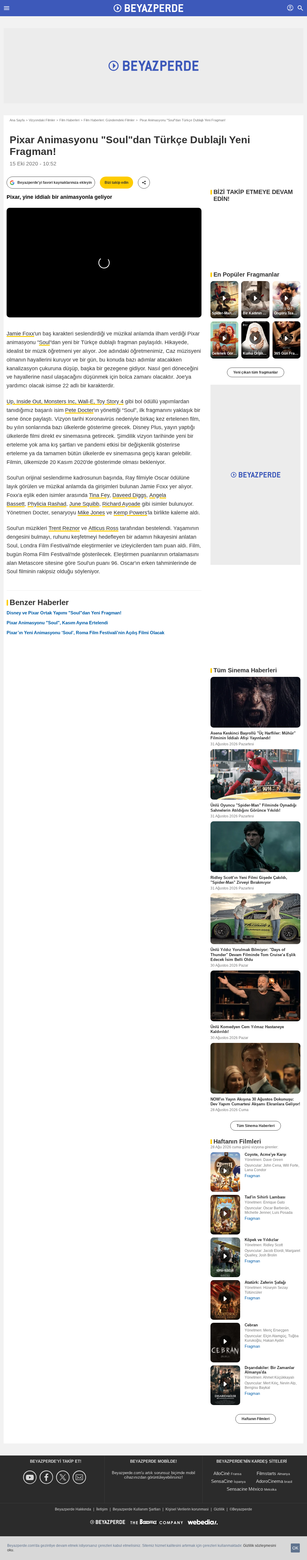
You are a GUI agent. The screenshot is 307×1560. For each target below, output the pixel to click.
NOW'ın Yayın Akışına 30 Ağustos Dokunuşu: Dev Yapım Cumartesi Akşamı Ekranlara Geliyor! (255, 1101)
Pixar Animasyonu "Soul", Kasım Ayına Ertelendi (57, 622)
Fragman (252, 1176)
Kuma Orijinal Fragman (256, 353)
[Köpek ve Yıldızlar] (225, 1257)
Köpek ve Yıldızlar (262, 1239)
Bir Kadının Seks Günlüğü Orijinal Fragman (256, 313)
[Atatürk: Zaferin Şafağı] (225, 1300)
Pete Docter (79, 410)
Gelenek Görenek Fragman (225, 353)
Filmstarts (266, 1473)
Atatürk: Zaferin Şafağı (265, 1282)
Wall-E (86, 401)
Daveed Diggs (129, 495)
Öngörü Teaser (286, 313)
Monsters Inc (59, 401)
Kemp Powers (130, 513)
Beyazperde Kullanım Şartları (136, 1509)
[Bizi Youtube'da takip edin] (30, 1477)
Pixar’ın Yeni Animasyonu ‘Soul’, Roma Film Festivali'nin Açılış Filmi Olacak (85, 632)
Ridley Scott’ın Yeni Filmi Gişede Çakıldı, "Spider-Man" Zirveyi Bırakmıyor (248, 880)
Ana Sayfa (17, 120)
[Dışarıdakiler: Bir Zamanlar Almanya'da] (225, 1385)
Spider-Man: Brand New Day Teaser (225, 313)
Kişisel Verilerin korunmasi (187, 1509)
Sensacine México (245, 1489)
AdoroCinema (269, 1481)
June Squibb (84, 504)
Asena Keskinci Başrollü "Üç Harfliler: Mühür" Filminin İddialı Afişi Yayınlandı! (253, 735)
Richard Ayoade (121, 504)
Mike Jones (91, 513)
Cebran (251, 1325)
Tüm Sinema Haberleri (256, 1126)
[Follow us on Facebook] (47, 1477)
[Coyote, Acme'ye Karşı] (225, 1172)
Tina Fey (99, 495)
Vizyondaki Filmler (42, 120)
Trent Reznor (64, 528)
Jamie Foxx (20, 334)
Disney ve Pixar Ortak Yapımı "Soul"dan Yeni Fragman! (64, 612)
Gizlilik (219, 1509)
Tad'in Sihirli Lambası (265, 1197)
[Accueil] (148, 8)
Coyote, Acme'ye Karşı (265, 1154)
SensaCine (222, 1481)
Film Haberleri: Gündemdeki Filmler (109, 120)
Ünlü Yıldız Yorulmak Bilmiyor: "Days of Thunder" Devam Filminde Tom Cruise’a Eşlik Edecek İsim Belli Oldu (253, 954)
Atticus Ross (103, 528)
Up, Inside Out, (25, 401)
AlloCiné (221, 1473)
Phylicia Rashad (47, 504)
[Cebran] (225, 1342)
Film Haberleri (69, 120)
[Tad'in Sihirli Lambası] (225, 1214)
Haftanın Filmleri (256, 1419)
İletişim (102, 1509)
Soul (44, 342)
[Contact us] (80, 1477)
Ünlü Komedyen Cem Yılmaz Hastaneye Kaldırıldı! (247, 1029)
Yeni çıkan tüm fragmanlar (255, 372)
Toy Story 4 (110, 401)
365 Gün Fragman (287, 353)
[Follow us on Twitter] (63, 1477)
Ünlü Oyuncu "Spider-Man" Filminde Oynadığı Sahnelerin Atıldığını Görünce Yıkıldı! (253, 807)
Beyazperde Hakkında (73, 1509)
